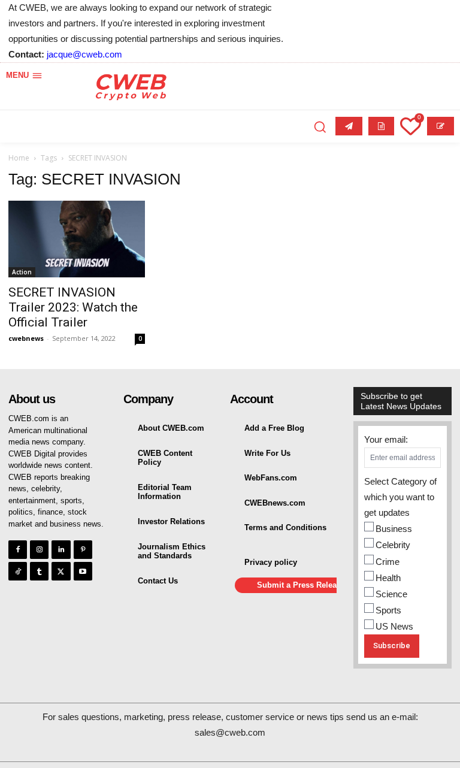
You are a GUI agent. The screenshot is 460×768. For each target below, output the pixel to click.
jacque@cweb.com (84, 54)
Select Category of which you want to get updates (400, 497)
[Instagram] (39, 549)
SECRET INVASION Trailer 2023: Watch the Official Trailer (73, 307)
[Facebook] (17, 549)
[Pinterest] (83, 549)
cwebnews (26, 338)
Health (388, 578)
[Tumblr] (39, 571)
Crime (388, 562)
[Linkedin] (61, 549)
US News (394, 626)
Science (391, 594)
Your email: (386, 439)
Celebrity (393, 545)
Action (22, 272)
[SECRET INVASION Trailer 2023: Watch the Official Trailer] (76, 239)
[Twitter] (61, 571)
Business (394, 529)
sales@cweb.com (230, 732)
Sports (388, 610)
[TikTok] (17, 571)
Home (18, 158)
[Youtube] (83, 571)
